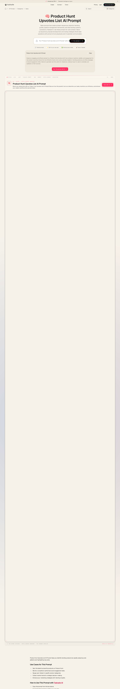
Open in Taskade (107, 643)
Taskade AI (58, 683)
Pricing (95, 4)
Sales (27, 8)
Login (100, 4)
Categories (20, 8)
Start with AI (107, 85)
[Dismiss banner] (118, 1)
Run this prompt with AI (60, 69)
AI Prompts (12, 8)
